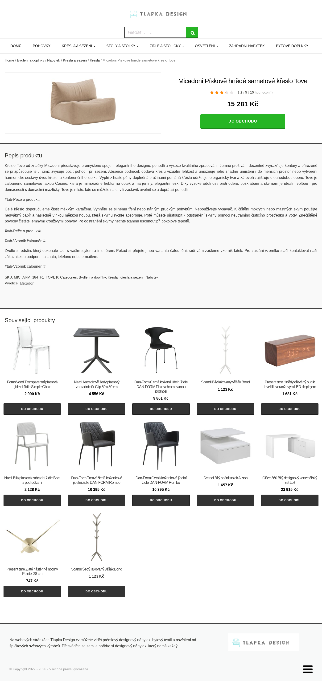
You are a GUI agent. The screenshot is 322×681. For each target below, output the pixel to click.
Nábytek (53, 60)
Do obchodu (242, 121)
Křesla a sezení (77, 46)
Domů (15, 46)
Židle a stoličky (165, 46)
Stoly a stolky (120, 46)
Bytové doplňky (292, 46)
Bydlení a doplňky (30, 60)
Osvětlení (205, 46)
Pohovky (41, 46)
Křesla (95, 60)
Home (9, 60)
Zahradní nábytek (247, 46)
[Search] (192, 32)
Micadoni (27, 283)
